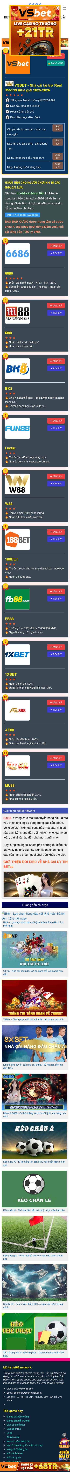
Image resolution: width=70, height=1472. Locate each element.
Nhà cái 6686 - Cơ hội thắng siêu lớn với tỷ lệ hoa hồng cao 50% (34, 1114)
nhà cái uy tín (14, 1457)
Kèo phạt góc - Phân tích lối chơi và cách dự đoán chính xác (33, 1257)
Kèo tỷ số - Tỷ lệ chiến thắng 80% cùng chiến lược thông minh (33, 1305)
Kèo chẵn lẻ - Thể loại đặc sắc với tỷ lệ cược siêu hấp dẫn (34, 1210)
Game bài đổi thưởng (18, 1416)
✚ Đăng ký (56, 245)
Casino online (14, 1428)
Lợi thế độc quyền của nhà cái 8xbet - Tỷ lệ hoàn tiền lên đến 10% (33, 1066)
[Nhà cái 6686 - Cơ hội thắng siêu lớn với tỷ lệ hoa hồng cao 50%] (34, 1109)
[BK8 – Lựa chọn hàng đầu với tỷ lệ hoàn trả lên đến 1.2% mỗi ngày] (35, 918)
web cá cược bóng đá (18, 1441)
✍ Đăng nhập (55, 63)
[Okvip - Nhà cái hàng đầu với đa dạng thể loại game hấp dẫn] (34, 967)
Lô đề (9, 1432)
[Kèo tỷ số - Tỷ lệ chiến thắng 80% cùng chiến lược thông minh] (34, 1300)
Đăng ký (57, 128)
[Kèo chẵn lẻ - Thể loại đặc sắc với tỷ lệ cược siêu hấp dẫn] (34, 1206)
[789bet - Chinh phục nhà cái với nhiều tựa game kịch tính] (34, 1015)
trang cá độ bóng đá (17, 1449)
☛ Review (56, 253)
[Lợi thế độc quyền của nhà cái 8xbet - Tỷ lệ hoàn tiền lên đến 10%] (34, 1060)
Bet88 (7, 817)
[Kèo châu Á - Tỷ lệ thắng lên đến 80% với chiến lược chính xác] (34, 1157)
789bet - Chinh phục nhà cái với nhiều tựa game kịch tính (33, 1019)
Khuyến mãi (13, 1437)
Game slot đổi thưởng (18, 1420)
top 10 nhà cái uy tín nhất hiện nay (25, 1445)
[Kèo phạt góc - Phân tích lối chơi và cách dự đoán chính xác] (34, 1251)
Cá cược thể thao (16, 1424)
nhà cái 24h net (15, 1453)
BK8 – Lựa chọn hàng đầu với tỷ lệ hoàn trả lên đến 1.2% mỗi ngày (33, 924)
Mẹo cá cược (14, 1461)
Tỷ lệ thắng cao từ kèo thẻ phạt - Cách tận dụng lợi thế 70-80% (33, 1354)
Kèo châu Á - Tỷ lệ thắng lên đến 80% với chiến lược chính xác (34, 1163)
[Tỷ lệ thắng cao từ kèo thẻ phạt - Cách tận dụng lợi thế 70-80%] (34, 1348)
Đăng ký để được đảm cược (22, 214)
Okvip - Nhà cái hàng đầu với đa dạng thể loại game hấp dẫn (33, 972)
